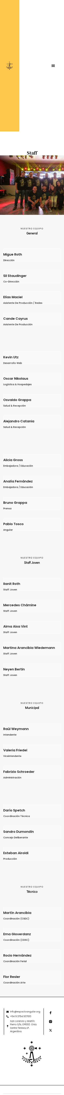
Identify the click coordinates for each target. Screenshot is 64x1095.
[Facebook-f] (50, 1012)
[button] (53, 65)
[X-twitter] (50, 1030)
